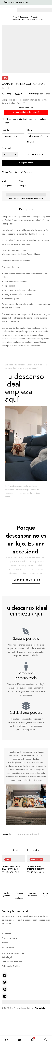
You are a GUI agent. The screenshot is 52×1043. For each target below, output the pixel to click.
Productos (24, 17)
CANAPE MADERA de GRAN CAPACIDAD (11, 867)
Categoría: (7, 185)
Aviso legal (7, 957)
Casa (15, 17)
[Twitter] (5, 982)
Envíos (5, 942)
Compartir (28, 172)
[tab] (7, 834)
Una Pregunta (11, 172)
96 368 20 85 (22, 2)
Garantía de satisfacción (13, 952)
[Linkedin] (5, 996)
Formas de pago (9, 938)
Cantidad (6, 148)
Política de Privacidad (12, 961)
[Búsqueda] (45, 1039)
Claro (32, 141)
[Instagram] (5, 989)
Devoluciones (8, 947)
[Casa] (6, 1039)
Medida (5, 130)
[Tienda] (19, 1039)
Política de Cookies (11, 966)
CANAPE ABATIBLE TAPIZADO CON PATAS (36, 867)
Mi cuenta (6, 933)
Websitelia (40, 1008)
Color (30, 130)
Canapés (34, 17)
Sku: (4, 180)
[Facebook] (5, 975)
